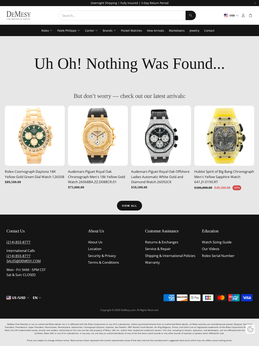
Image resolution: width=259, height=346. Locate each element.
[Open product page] (35, 136)
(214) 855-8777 (18, 242)
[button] (127, 15)
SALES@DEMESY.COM (23, 261)
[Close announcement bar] (255, 3)
